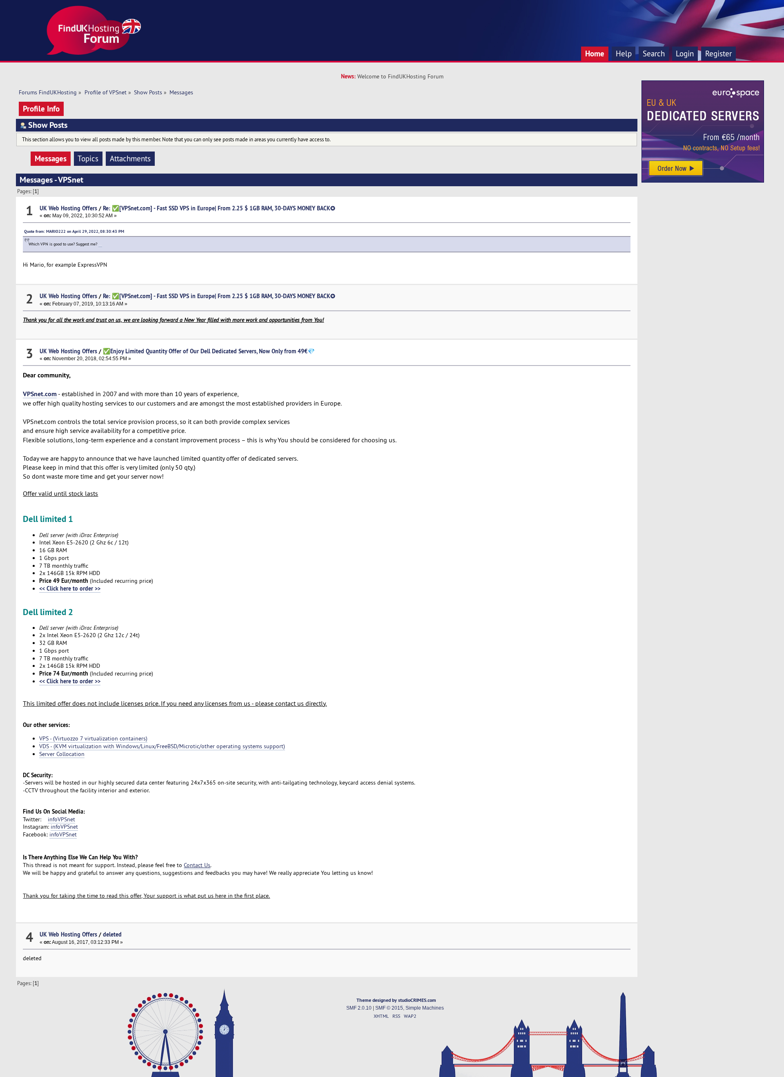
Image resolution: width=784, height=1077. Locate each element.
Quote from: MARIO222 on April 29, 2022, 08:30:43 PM (74, 231)
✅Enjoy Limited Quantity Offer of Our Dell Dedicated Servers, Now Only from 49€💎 (209, 351)
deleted (112, 934)
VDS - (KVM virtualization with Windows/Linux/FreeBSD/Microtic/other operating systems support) (162, 746)
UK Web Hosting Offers (68, 208)
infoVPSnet (61, 819)
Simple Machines (424, 1008)
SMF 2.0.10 (359, 1008)
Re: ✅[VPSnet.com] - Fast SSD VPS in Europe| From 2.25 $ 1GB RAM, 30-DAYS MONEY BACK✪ (219, 208)
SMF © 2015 (389, 1008)
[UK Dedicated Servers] (702, 180)
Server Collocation (62, 754)
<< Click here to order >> (69, 588)
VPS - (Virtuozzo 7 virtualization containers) (93, 738)
